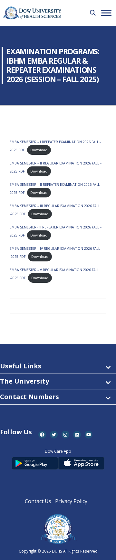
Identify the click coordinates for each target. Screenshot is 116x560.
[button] (93, 12)
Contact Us (38, 501)
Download (38, 150)
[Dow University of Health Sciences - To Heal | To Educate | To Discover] (32, 13)
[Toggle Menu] (106, 13)
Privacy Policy (71, 501)
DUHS (57, 551)
